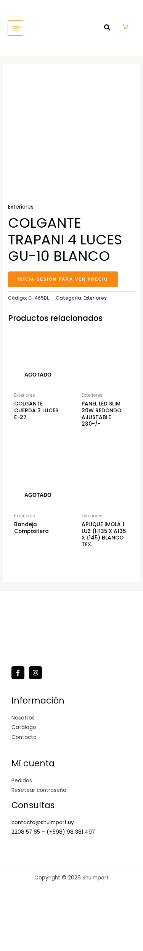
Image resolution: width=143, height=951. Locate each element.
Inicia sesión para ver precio (63, 279)
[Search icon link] (107, 28)
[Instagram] (35, 672)
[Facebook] (17, 672)
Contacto (24, 737)
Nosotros (23, 717)
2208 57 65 (26, 832)
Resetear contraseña (38, 790)
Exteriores (21, 207)
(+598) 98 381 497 (71, 832)
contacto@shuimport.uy (42, 822)
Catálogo (23, 727)
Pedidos (21, 780)
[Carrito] (125, 26)
